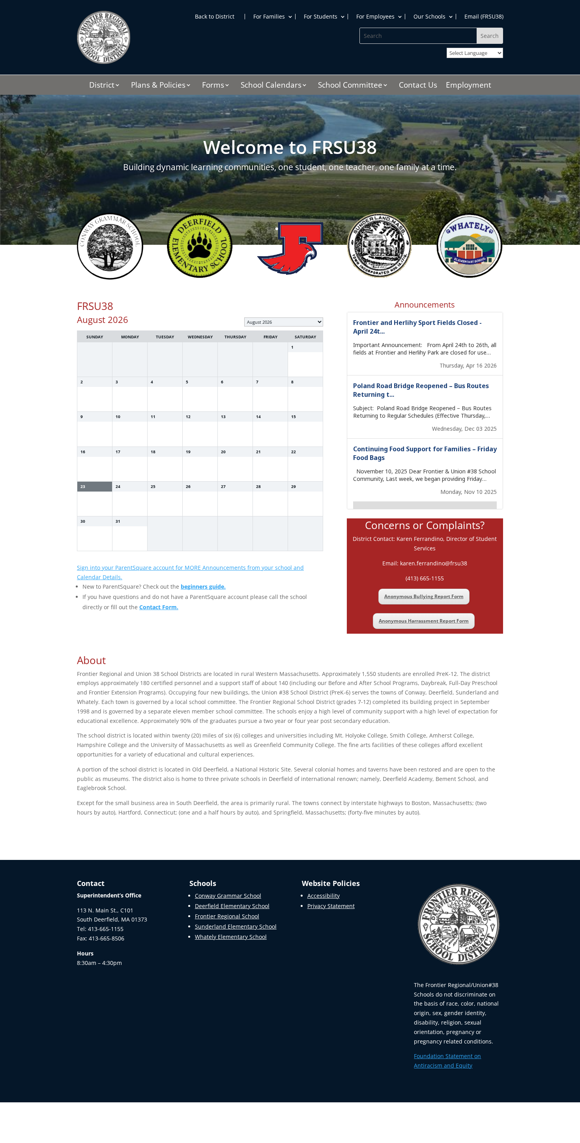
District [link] (101, 86)
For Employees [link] (375, 16)
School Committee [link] (350, 86)
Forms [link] (213, 86)
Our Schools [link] (429, 16)
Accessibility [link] (323, 895)
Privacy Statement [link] (331, 906)
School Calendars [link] (271, 86)
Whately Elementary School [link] (231, 936)
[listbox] (283, 322)
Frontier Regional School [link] (227, 916)
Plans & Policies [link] (158, 86)
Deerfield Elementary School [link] (232, 906)
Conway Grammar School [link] (228, 895)
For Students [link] (320, 16)
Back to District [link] (214, 16)
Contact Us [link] (418, 86)
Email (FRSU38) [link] (483, 16)
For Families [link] (269, 16)
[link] (103, 62)
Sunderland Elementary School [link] (236, 926)
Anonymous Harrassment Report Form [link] (424, 620)
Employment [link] (468, 86)
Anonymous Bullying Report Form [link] (424, 596)
